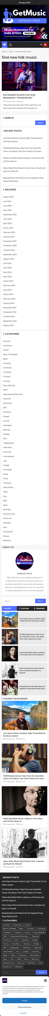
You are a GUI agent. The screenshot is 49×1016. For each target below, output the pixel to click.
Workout (7, 540)
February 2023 (9, 299)
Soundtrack (8, 531)
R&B (5, 500)
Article (6, 350)
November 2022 (10, 312)
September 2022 (10, 321)
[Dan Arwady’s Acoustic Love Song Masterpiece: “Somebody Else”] (24, 76)
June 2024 (7, 267)
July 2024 (7, 263)
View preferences (24, 1007)
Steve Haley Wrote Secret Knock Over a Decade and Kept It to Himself (31, 670)
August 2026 (8, 197)
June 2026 (7, 205)
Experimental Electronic (13, 394)
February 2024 (9, 285)
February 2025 (9, 232)
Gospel (6, 416)
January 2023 (8, 303)
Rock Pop (7, 509)
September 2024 (10, 254)
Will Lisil (20, 101)
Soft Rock (7, 523)
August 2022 (8, 325)
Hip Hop (6, 430)
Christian (7, 363)
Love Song (7, 469)
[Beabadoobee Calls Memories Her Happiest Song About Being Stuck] (10, 687)
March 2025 (8, 228)
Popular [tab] (25, 608)
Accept (24, 1000)
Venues (6, 536)
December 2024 (9, 241)
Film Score (7, 403)
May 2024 (7, 272)
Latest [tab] (8, 608)
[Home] (4, 44)
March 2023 (8, 294)
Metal (5, 474)
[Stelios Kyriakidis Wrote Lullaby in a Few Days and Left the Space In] (10, 653)
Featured (7, 398)
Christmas (7, 367)
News (5, 491)
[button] (45, 980)
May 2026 (7, 210)
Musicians (7, 483)
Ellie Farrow (21, 739)
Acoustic (6, 341)
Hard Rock (7, 425)
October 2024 (9, 250)
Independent (8, 443)
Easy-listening (9, 385)
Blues (5, 359)
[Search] (41, 44)
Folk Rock (7, 412)
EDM (5, 390)
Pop (5, 496)
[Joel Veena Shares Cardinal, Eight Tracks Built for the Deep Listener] (10, 620)
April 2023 (7, 290)
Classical (6, 376)
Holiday (6, 434)
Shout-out (7, 518)
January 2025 (8, 236)
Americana (7, 345)
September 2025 (10, 214)
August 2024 (8, 259)
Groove (6, 421)
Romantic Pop (9, 514)
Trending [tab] (40, 608)
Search (9, 118)
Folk (5, 407)
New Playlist (8, 487)
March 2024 (8, 281)
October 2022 (9, 316)
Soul (5, 527)
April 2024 (7, 276)
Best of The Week (10, 354)
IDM (5, 438)
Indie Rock (7, 447)
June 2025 (7, 219)
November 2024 (10, 245)
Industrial (7, 452)
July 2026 (7, 201)
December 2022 (9, 307)
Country (6, 381)
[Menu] (10, 45)
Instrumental (8, 456)
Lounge (6, 465)
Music (5, 478)
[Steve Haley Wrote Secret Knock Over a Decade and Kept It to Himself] (10, 670)
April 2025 (7, 223)
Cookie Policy (23, 1013)
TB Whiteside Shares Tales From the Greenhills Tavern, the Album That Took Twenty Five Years (31, 636)
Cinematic (7, 372)
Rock (5, 505)
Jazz (5, 460)
